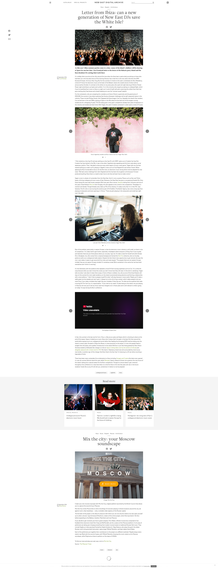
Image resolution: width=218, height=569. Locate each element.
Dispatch (107, 7)
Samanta (120, 183)
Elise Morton (62, 506)
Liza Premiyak (62, 78)
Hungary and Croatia (122, 358)
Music (102, 7)
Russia (101, 433)
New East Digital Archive (109, 2)
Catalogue (67, 2)
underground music (101, 373)
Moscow (112, 433)
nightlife (113, 373)
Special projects (80, 2)
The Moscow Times (85, 544)
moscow (110, 550)
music (101, 550)
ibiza (120, 373)
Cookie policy (147, 566)
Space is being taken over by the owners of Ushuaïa (122, 348)
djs (117, 550)
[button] (102, 157)
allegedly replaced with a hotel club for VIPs (88, 350)
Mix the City (107, 541)
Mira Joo (91, 185)
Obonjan (106, 360)
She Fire (120, 256)
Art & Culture (114, 7)
